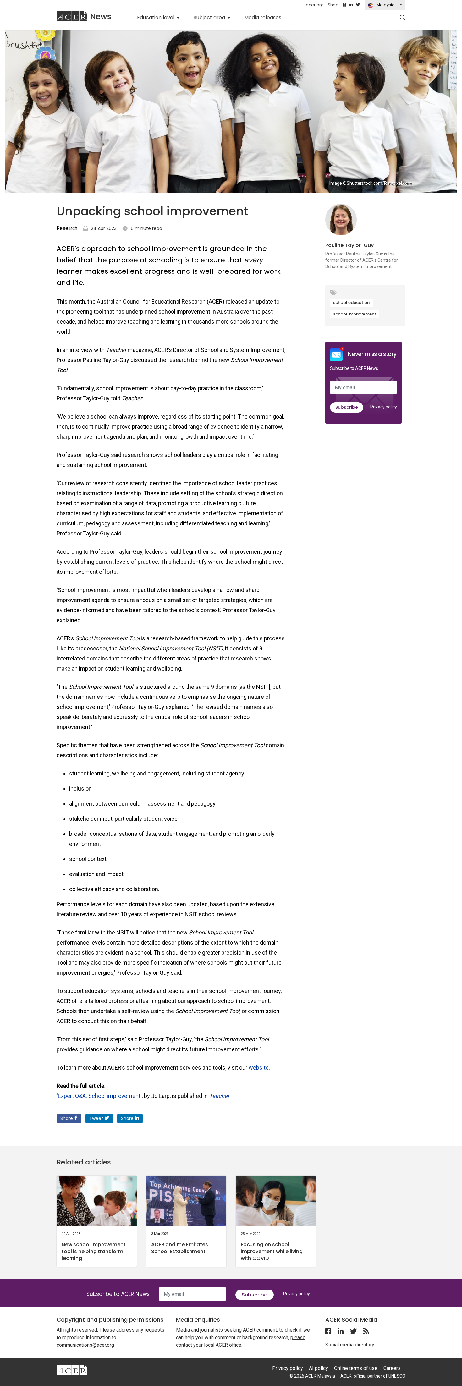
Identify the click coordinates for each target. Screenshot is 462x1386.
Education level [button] (156, 17)
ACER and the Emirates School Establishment (179, 1248)
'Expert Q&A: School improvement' (99, 1096)
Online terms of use (355, 1368)
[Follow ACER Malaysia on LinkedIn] (351, 5)
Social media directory (349, 1345)
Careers (392, 1368)
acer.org (315, 5)
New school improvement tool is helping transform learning (93, 1251)
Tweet (96, 1118)
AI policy (318, 1368)
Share (66, 1118)
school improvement (354, 314)
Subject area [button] (210, 17)
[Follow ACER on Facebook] (344, 5)
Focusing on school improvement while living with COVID (272, 1251)
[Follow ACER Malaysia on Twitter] (358, 5)
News (100, 16)
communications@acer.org (85, 1345)
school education (351, 302)
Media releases (266, 17)
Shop (333, 5)
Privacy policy (383, 406)
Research (67, 228)
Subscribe (346, 407)
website (259, 1067)
